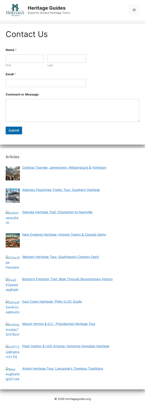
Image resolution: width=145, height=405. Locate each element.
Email (11, 74)
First (8, 65)
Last (50, 65)
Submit (13, 130)
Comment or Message (22, 94)
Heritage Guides (47, 8)
